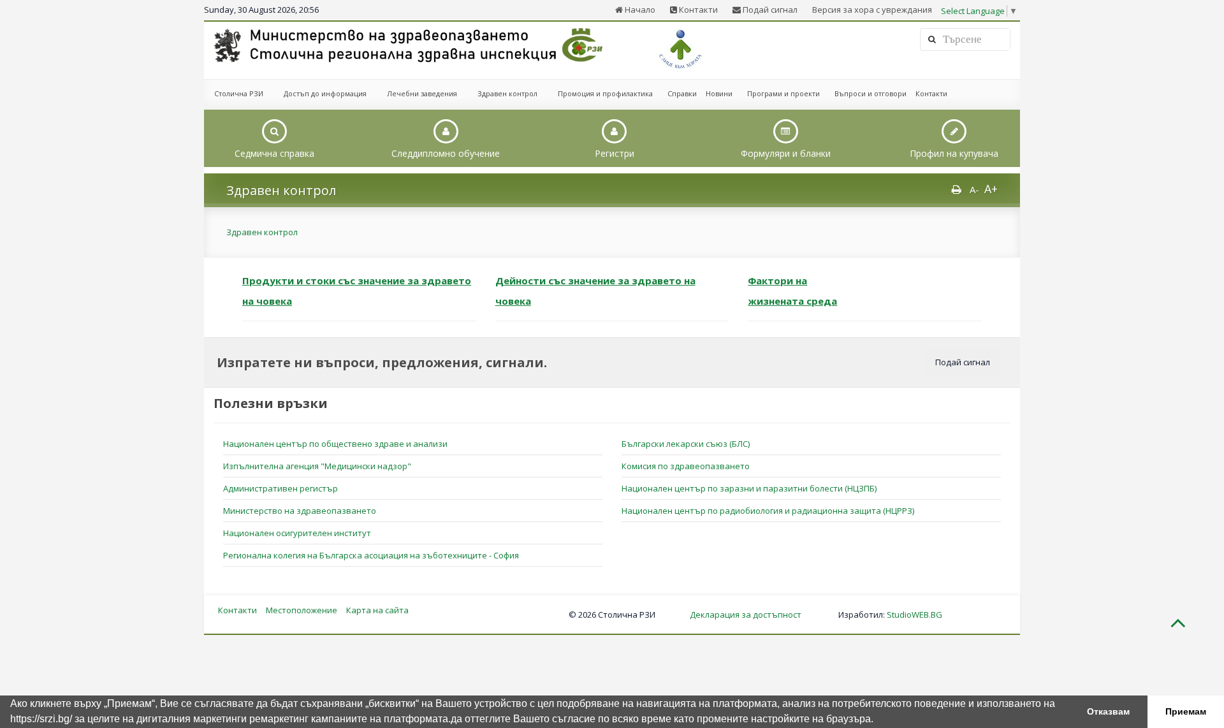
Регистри (614, 153)
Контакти (697, 9)
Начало (639, 9)
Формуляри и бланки (786, 153)
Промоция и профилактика (605, 93)
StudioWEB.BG (914, 614)
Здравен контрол (507, 93)
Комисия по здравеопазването (686, 466)
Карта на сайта (377, 610)
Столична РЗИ (238, 93)
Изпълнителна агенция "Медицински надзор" (317, 466)
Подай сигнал (769, 9)
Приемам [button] (1185, 711)
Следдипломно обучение (445, 153)
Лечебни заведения (422, 93)
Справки (682, 93)
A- (974, 189)
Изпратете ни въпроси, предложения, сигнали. (382, 362)
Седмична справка (274, 153)
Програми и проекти (783, 93)
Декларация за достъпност (745, 614)
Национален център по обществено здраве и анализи (335, 443)
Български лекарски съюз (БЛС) (686, 443)
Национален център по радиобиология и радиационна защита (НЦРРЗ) (768, 510)
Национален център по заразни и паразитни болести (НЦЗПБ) (749, 488)
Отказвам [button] (1108, 711)
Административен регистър (280, 488)
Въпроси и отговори (870, 93)
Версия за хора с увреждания (872, 9)
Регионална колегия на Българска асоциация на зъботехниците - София (371, 555)
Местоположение (301, 610)
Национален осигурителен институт (297, 533)
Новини (719, 93)
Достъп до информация (325, 93)
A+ (991, 188)
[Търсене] (932, 39)
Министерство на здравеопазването (299, 510)
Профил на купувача (954, 153)
